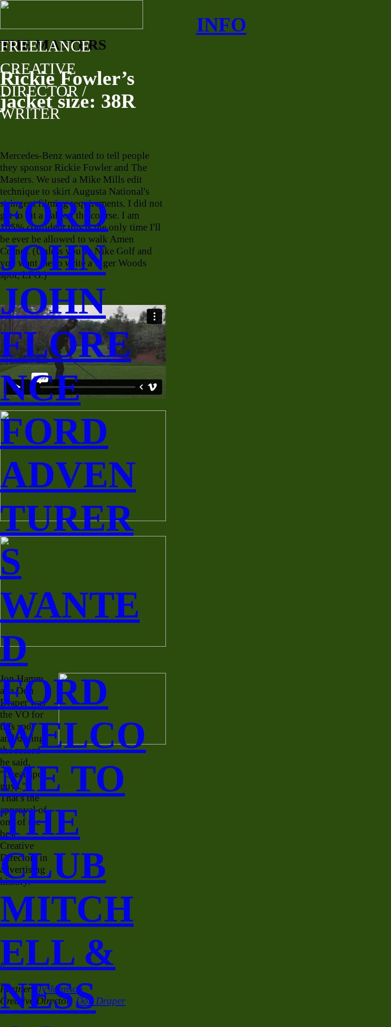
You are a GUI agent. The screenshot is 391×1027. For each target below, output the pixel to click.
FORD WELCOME (73, 735)
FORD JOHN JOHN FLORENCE (65, 301)
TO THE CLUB (62, 821)
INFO (221, 25)
